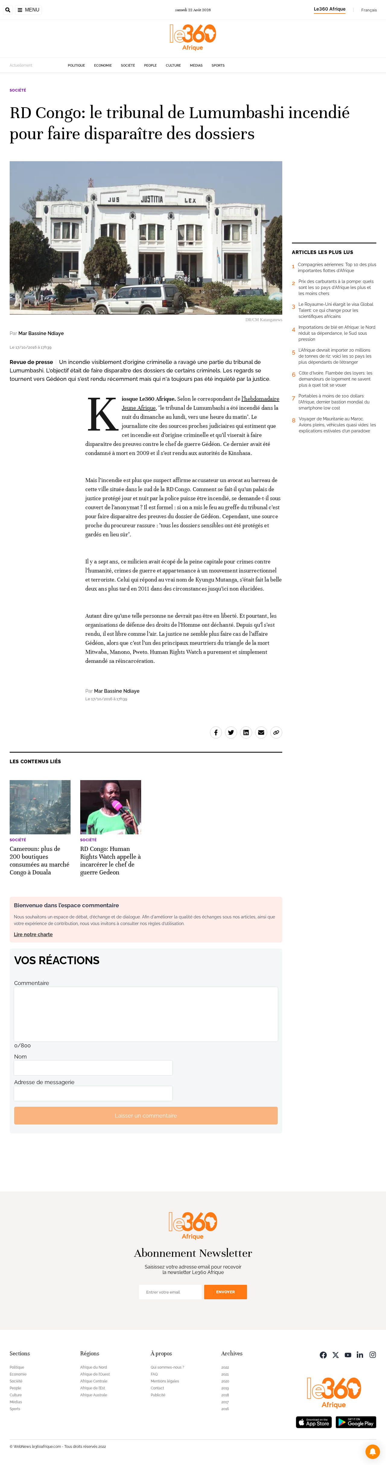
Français (369, 10)
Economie (103, 65)
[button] (372, 1452)
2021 (225, 1374)
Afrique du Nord (93, 1367)
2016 (225, 1409)
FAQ (154, 1374)
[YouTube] (348, 1354)
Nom (20, 1056)
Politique (76, 65)
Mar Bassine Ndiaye (41, 333)
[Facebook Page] (323, 1354)
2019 (225, 1388)
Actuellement (21, 65)
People (150, 65)
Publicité (158, 1395)
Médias (196, 65)
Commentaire (31, 983)
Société (128, 65)
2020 (225, 1381)
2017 (225, 1402)
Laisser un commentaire (146, 1115)
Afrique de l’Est (92, 1388)
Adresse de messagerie (44, 1082)
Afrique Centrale (93, 1381)
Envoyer (225, 1292)
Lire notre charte (33, 934)
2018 (225, 1395)
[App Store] (314, 1421)
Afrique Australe (93, 1395)
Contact (157, 1388)
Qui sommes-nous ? (167, 1367)
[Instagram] (372, 1354)
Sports (218, 65)
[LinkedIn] (360, 1354)
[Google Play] (355, 1421)
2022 (225, 1367)
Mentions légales (165, 1381)
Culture (173, 65)
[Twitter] (335, 1354)
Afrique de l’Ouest (95, 1374)
